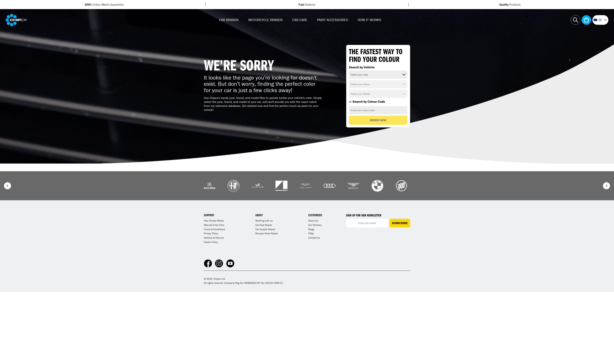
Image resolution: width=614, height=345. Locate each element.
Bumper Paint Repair (266, 233)
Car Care (299, 20)
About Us (313, 220)
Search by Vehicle (362, 67)
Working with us (264, 220)
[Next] (606, 185)
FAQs (311, 233)
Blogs (311, 229)
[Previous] (7, 185)
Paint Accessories (332, 20)
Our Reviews (315, 224)
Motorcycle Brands (265, 20)
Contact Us (314, 237)
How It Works (369, 20)
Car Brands (229, 20)
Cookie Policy (211, 242)
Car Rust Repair (263, 224)
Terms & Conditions (214, 229)
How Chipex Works (214, 220)
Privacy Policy (211, 233)
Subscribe (400, 223)
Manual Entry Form (214, 224)
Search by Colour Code (367, 102)
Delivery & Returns (214, 237)
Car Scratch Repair (265, 229)
